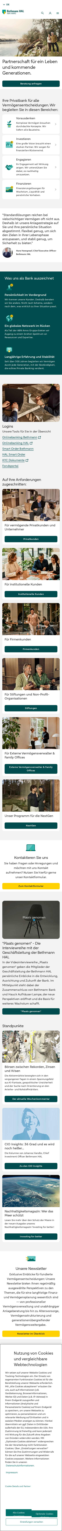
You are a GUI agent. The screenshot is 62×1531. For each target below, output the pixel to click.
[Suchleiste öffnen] (43, 13)
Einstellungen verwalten (31, 1522)
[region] (31, 1437)
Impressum (12, 1472)
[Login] (50, 13)
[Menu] (58, 13)
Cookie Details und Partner (18, 1486)
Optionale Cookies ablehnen (44, 1515)
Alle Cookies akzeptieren (19, 1513)
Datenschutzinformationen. (20, 1465)
